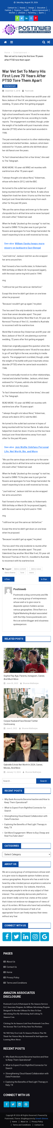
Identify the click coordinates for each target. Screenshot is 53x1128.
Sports (41, 13)
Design (31, 8)
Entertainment (10, 86)
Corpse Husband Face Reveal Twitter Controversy (21, 722)
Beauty (22, 8)
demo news (36, 569)
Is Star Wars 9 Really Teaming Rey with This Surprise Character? (46, 579)
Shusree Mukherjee (31, 683)
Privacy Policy (13, 977)
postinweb (29, 91)
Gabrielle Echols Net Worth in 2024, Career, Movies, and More (23, 766)
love (22, 572)
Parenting (32, 13)
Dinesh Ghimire (41, 1119)
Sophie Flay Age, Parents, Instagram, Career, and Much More (24, 677)
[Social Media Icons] (7, 936)
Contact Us (12, 8)
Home (9, 972)
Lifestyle (21, 13)
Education (41, 8)
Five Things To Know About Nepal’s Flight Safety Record (10, 579)
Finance (17, 10)
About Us (11, 962)
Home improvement (40, 10)
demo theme (10, 572)
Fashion (8, 10)
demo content (20, 569)
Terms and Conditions (17, 983)
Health (26, 10)
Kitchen (12, 13)
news (31, 572)
